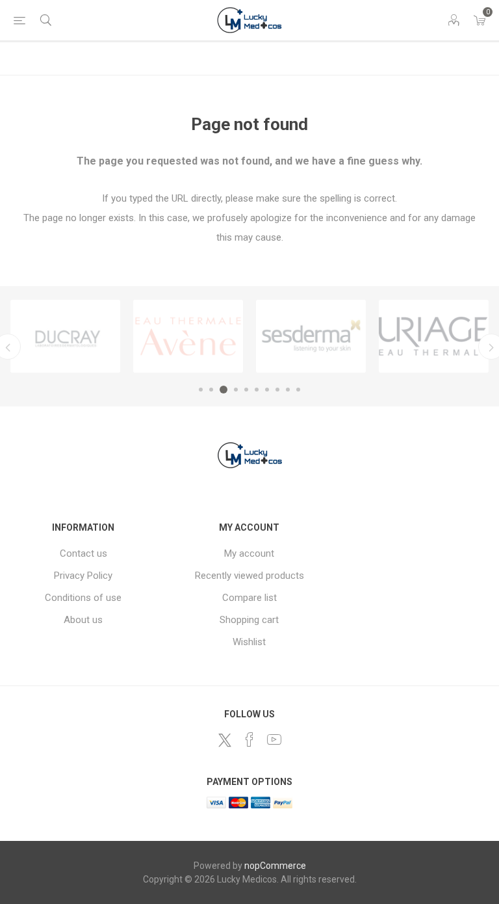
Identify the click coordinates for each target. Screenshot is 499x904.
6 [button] (257, 390)
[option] (65, 336)
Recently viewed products (249, 575)
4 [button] (236, 390)
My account (249, 553)
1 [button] (201, 390)
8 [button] (277, 390)
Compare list (249, 598)
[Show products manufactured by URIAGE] (434, 336)
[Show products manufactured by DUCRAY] (65, 336)
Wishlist (249, 642)
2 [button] (211, 390)
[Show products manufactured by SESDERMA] (311, 336)
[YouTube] (274, 739)
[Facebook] (249, 739)
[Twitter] (224, 740)
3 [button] (223, 389)
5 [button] (246, 390)
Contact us (83, 553)
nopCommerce (275, 865)
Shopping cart (249, 620)
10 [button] (298, 390)
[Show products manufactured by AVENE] (188, 336)
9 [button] (288, 390)
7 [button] (267, 390)
